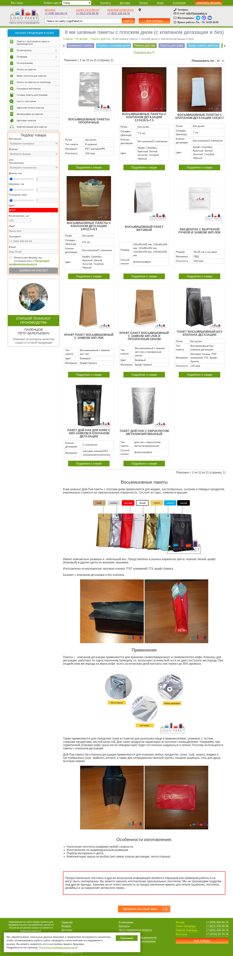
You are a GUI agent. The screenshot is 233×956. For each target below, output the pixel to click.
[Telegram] (198, 18)
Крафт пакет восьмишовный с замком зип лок (89, 336)
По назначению (25, 63)
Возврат (66, 925)
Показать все (143, 52)
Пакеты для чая (144, 45)
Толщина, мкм (18, 194)
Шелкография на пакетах (30, 114)
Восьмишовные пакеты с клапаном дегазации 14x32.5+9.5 (89, 226)
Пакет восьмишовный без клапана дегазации (199, 333)
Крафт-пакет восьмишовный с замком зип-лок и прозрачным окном (144, 336)
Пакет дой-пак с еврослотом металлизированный (144, 432)
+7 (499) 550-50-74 (56, 13)
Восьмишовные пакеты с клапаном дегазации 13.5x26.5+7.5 (144, 117)
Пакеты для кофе (171, 45)
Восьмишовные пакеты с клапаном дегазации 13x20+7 (199, 116)
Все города (154, 20)
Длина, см (15, 173)
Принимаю (126, 938)
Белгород (181, 934)
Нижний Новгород (120, 10)
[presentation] (64, 45)
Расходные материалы (29, 88)
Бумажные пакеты (80, 45)
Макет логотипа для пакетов (31, 76)
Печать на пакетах (26, 69)
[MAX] (204, 18)
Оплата (143, 2)
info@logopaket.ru (196, 13)
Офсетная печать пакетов (30, 108)
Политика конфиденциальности (58, 947)
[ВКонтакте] (210, 18)
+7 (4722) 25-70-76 (217, 934)
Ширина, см (16, 183)
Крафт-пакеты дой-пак (203, 45)
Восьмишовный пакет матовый (144, 228)
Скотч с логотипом (26, 101)
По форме (22, 57)
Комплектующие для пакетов (32, 127)
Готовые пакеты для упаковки (32, 95)
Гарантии (67, 922)
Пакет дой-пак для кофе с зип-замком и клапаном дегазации (88, 433)
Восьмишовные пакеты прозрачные (89, 121)
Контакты (105, 2)
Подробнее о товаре (89, 167)
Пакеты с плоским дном (113, 45)
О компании (179, 2)
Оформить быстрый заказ (140, 908)
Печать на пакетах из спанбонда (34, 82)
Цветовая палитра (26, 120)
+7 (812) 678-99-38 (87, 13)
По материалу (24, 50)
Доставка (125, 2)
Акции (160, 2)
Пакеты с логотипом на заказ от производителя (33, 42)
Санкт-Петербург (88, 10)
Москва (50, 10)
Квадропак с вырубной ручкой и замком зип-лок (199, 231)
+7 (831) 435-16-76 (118, 13)
